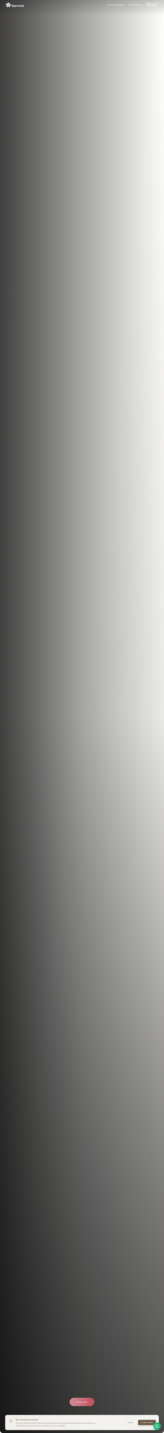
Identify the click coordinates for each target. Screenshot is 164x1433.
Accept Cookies (147, 1422)
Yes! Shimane (82, 1402)
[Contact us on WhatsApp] (157, 1426)
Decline (131, 1422)
